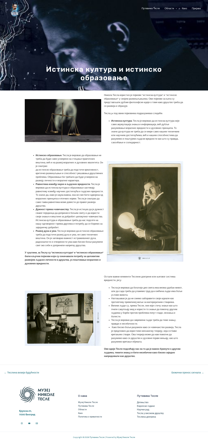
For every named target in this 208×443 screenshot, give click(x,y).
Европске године (146, 406)
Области (169, 8)
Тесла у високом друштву (150, 413)
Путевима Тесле (151, 8)
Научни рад (143, 409)
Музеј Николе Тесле (88, 402)
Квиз (184, 8)
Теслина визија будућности (21, 372)
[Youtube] (29, 423)
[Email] (36, 423)
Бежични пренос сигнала (187, 372)
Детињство (142, 402)
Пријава (196, 8)
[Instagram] (21, 423)
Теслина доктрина (146, 416)
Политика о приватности (90, 416)
